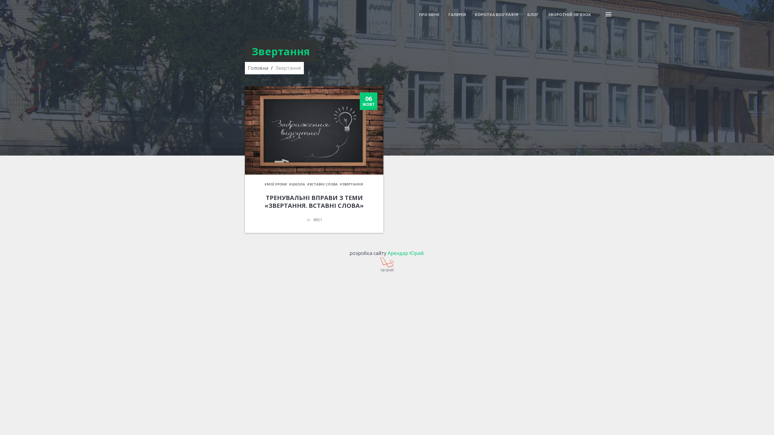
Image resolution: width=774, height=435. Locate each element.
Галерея (457, 14)
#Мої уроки (275, 184)
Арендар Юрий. (406, 253)
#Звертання (351, 184)
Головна (258, 68)
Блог (533, 14)
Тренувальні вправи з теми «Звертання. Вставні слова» (314, 202)
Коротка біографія (496, 14)
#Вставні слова (322, 184)
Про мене (429, 14)
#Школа (297, 184)
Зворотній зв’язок (569, 14)
